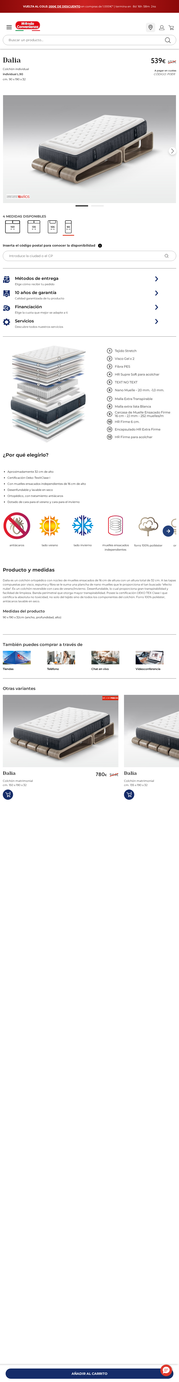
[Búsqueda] (158, 28)
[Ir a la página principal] (78, 26)
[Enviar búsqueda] (168, 40)
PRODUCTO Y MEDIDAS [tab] (29, 570)
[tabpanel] (89, 606)
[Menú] (9, 27)
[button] (89, 149)
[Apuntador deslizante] (82, 205)
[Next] (172, 151)
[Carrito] (171, 27)
